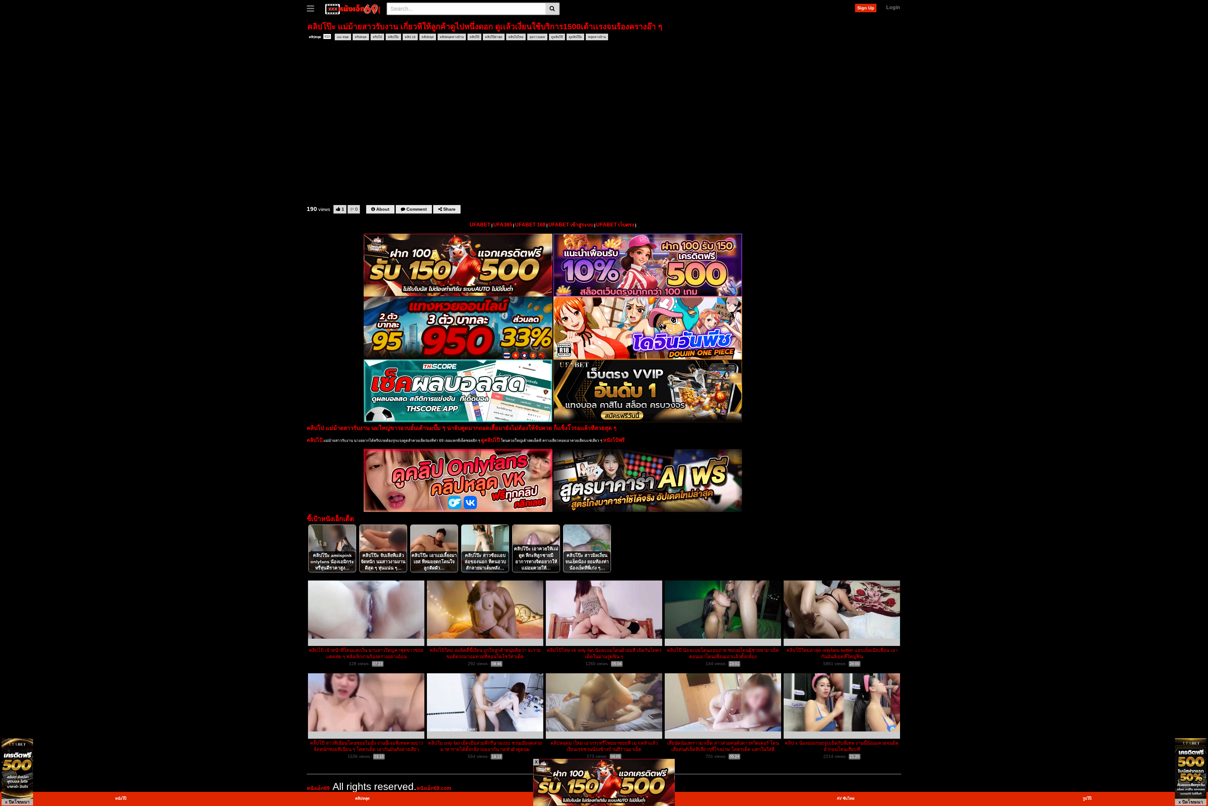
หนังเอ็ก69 (318, 788)
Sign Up (865, 7)
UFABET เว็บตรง (615, 224)
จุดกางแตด (537, 37)
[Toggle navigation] (313, 7)
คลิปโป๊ (474, 37)
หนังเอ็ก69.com (434, 788)
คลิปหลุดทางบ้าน (452, 37)
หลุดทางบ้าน (597, 37)
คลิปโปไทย (515, 37)
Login (893, 7)
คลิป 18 (410, 37)
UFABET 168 (530, 224)
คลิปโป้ (314, 440)
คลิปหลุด (319, 37)
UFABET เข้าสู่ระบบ (570, 224)
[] (552, 9)
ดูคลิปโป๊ (557, 37)
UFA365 (502, 224)
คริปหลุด (361, 37)
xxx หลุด (343, 37)
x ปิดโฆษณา (17, 801)
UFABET (480, 224)
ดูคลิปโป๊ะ (575, 37)
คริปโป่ (377, 37)
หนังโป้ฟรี (614, 440)
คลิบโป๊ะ (393, 37)
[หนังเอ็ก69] (351, 8)
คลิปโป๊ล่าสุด (493, 37)
